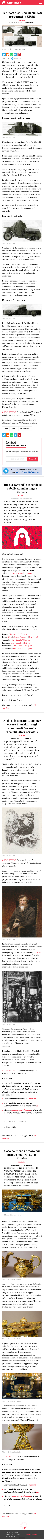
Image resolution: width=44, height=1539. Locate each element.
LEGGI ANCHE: (9, 412)
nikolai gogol (10, 1127)
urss (6, 428)
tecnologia (25, 428)
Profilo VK (33, 637)
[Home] (3, 2)
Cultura (21, 735)
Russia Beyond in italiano (22, 573)
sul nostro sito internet (21, 1110)
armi (14, 428)
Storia (22, 20)
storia (7, 1505)
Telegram (17, 58)
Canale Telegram (21, 634)
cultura (22, 1121)
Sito (10, 634)
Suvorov (36, 953)
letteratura (9, 1121)
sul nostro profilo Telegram (28, 472)
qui (37, 1106)
